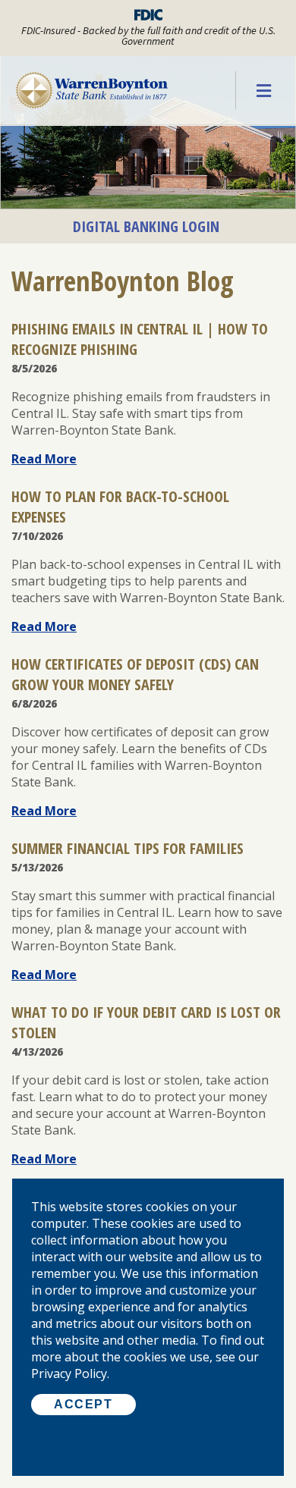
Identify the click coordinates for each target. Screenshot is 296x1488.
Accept (83, 1404)
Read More (44, 458)
